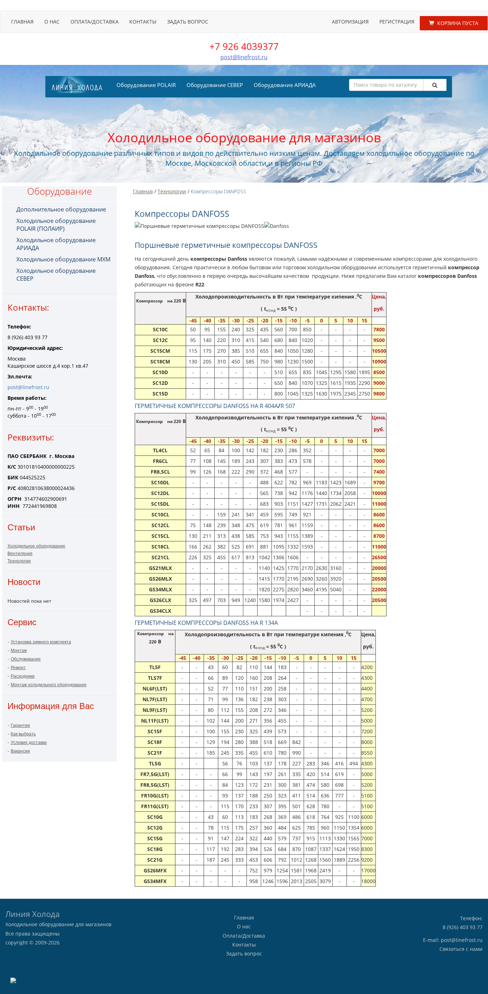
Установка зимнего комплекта (41, 641)
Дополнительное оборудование (61, 209)
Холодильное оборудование (36, 546)
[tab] (64, 209)
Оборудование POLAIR (146, 84)
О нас (52, 21)
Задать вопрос (187, 21)
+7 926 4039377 (244, 46)
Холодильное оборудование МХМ (63, 259)
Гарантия (20, 725)
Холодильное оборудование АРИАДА (56, 244)
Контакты (142, 21)
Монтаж (19, 650)
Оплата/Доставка (94, 21)
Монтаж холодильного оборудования (48, 684)
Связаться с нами (461, 948)
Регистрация (396, 21)
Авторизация (350, 21)
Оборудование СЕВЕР (214, 84)
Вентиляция (20, 553)
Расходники (23, 676)
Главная (22, 21)
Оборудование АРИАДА (285, 84)
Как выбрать (23, 734)
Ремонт (18, 667)
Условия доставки (29, 742)
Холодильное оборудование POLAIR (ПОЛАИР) (56, 225)
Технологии (19, 561)
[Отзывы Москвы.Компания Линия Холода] (13, 979)
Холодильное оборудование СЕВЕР (56, 274)
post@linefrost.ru (244, 57)
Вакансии (20, 751)
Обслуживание (26, 659)
